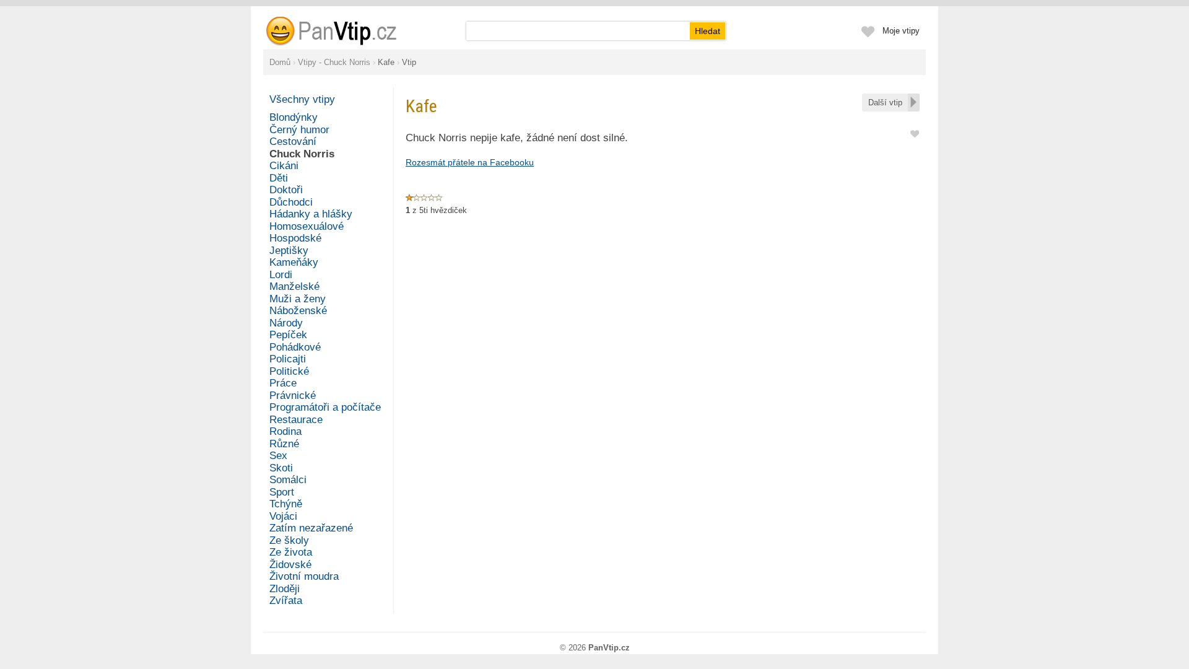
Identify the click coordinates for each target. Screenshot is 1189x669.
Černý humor (299, 130)
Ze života (290, 552)
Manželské (294, 286)
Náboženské (298, 311)
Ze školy (289, 540)
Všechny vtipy (302, 99)
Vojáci (283, 516)
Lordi (280, 275)
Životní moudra (304, 576)
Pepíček (288, 335)
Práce (283, 383)
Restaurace (296, 420)
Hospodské (295, 238)
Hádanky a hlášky (310, 214)
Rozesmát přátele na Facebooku (470, 162)
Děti (278, 178)
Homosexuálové (306, 226)
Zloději (284, 589)
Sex (278, 455)
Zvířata (285, 600)
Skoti (281, 468)
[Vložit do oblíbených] (915, 133)
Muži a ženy (297, 299)
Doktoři (286, 190)
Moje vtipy (901, 30)
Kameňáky (293, 262)
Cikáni (283, 166)
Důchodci (291, 202)
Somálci (288, 480)
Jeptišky (288, 250)
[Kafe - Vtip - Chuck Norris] (346, 31)
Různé (284, 444)
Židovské (290, 565)
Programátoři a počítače (325, 407)
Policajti (287, 359)
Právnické (292, 395)
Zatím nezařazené (311, 528)
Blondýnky (293, 117)
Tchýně (285, 504)
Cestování (292, 141)
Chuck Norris (301, 154)
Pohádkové (295, 347)
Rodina (285, 431)
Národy (286, 323)
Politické (289, 371)
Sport (281, 492)
